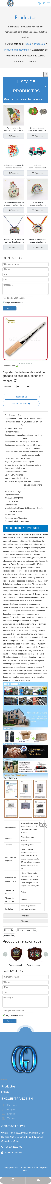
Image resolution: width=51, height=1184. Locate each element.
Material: (8, 505)
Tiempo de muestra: (13, 471)
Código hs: (9, 498)
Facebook (12, 1105)
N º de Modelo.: (11, 428)
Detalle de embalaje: (13, 452)
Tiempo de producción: (14, 458)
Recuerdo (8, 930)
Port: (7, 415)
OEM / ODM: (10, 475)
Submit (9, 308)
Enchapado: (10, 442)
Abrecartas (9, 935)
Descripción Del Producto (22, 528)
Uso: (7, 508)
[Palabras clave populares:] (46, 74)
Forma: (8, 432)
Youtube (11, 1118)
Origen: (8, 495)
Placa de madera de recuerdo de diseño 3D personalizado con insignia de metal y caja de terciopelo (34, 965)
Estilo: (7, 515)
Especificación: (11, 491)
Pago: (7, 461)
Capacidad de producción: (16, 418)
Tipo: (7, 501)
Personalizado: (11, 521)
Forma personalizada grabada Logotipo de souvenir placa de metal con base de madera (16, 965)
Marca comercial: (12, 478)
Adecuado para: (11, 518)
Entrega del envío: (12, 465)
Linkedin (11, 1114)
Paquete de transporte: (14, 481)
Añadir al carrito (19, 403)
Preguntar (15, 136)
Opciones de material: (14, 435)
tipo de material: (11, 468)
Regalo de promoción (26, 930)
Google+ (11, 1109)
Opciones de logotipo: (14, 445)
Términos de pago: (13, 422)
